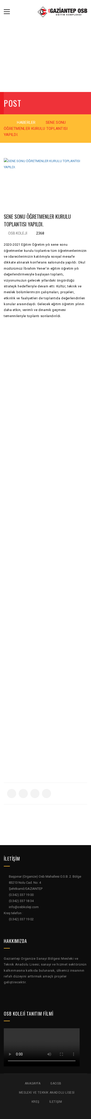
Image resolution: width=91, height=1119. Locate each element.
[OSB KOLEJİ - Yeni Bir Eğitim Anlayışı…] (62, 11)
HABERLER (26, 122)
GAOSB (55, 1083)
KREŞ (35, 1102)
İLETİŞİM (55, 1102)
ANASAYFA (33, 1083)
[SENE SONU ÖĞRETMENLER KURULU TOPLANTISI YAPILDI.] (45, 178)
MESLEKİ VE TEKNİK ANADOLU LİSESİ (47, 1092)
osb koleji (17, 233)
